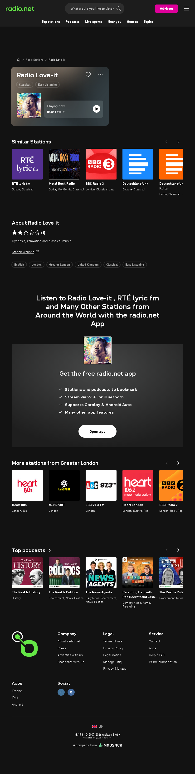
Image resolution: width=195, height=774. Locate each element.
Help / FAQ (157, 655)
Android (17, 704)
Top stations (51, 21)
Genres (132, 21)
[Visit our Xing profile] (71, 692)
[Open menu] (186, 8)
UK (100, 726)
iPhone (17, 691)
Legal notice (112, 655)
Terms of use (112, 641)
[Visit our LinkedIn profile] (61, 692)
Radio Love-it (55, 112)
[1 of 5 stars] (14, 232)
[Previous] (166, 140)
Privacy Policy (113, 648)
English (19, 264)
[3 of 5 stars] (26, 232)
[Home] (19, 60)
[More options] (100, 75)
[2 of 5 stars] (20, 232)
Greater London (59, 264)
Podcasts (72, 21)
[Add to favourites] (88, 74)
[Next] (178, 140)
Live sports (93, 21)
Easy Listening (47, 84)
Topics (148, 21)
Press (62, 648)
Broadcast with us (71, 662)
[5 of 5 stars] (37, 232)
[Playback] (96, 109)
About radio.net (69, 641)
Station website (23, 252)
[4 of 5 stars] (31, 232)
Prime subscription (163, 662)
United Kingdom (88, 264)
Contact (154, 641)
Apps (152, 648)
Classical (24, 84)
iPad (15, 698)
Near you (114, 21)
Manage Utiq (112, 662)
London (37, 264)
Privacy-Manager (115, 668)
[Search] (119, 8)
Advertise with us (70, 655)
